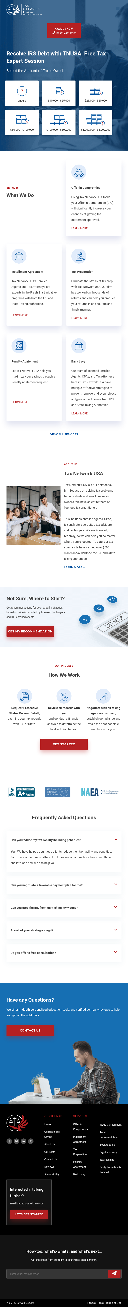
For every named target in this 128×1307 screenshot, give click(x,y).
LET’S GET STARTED (29, 1214)
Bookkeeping (107, 1144)
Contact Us (30, 1030)
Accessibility (52, 1174)
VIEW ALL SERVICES (64, 434)
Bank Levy (79, 1174)
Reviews (49, 1167)
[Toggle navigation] (118, 8)
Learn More (73, 567)
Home (47, 1124)
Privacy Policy (96, 1302)
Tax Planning (107, 1159)
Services (80, 1116)
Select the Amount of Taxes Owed (34, 71)
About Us (49, 1144)
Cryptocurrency (108, 1152)
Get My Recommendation (30, 631)
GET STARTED (64, 744)
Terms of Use (114, 1302)
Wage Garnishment (111, 1124)
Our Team (49, 1151)
